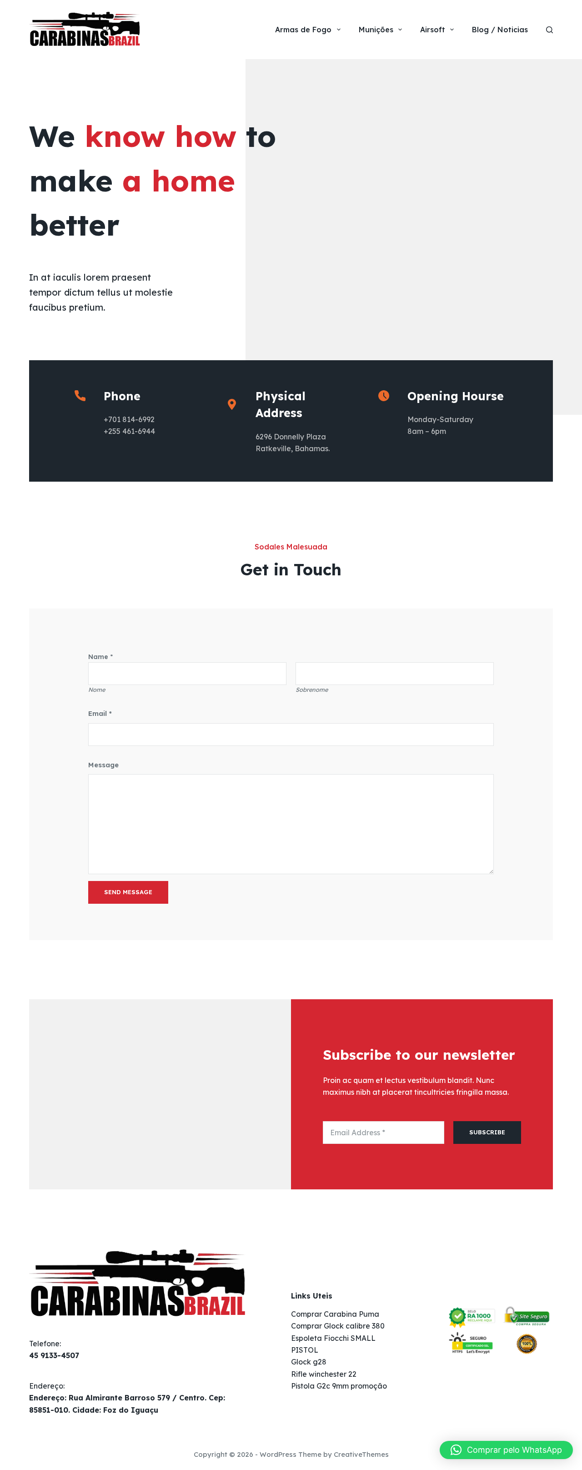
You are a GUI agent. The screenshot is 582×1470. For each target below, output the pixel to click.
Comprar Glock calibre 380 (338, 1325)
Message (103, 764)
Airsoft (432, 29)
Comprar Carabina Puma (335, 1314)
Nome (96, 689)
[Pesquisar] (549, 29)
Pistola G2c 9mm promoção (339, 1385)
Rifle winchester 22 (323, 1374)
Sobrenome (312, 689)
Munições (376, 29)
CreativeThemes (361, 1454)
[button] (506, 1450)
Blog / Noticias (500, 29)
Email (100, 713)
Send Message (128, 892)
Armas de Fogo (303, 29)
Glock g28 (308, 1361)
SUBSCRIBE (487, 1132)
